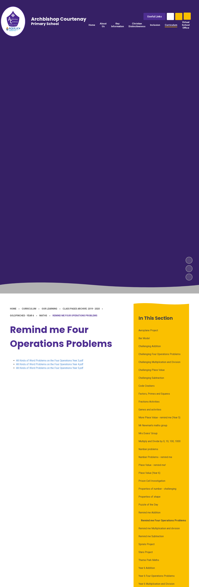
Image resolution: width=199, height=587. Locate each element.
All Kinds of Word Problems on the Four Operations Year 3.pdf (49, 360)
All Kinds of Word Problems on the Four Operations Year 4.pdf (49, 364)
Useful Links (154, 16)
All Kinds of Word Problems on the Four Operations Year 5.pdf (49, 367)
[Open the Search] (178, 16)
